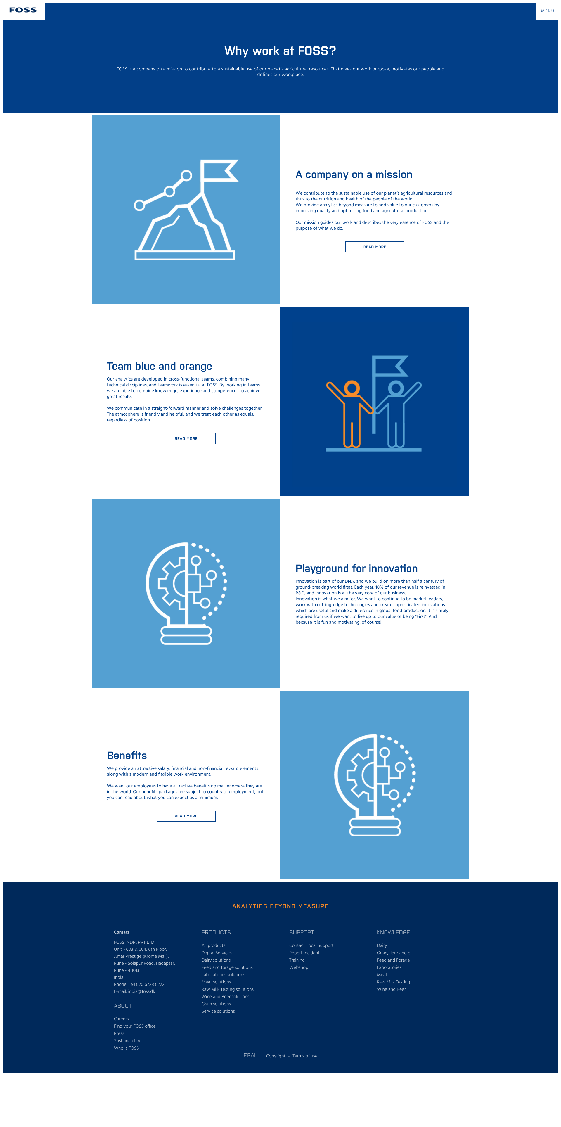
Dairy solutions (216, 960)
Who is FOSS (126, 1048)
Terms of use (304, 1056)
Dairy (382, 946)
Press (119, 1034)
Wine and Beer (391, 989)
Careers (121, 1019)
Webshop (298, 968)
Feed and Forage (393, 960)
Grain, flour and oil (395, 953)
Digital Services (217, 953)
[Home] (23, 10)
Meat (382, 975)
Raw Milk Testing (393, 982)
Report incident (304, 953)
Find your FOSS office (135, 1026)
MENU (548, 11)
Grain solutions (216, 1004)
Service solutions (218, 1011)
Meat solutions (216, 982)
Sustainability (127, 1041)
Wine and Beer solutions (225, 997)
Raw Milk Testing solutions (228, 989)
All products (213, 946)
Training (297, 960)
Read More (186, 438)
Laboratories (389, 968)
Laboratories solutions (223, 975)
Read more (374, 246)
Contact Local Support (311, 946)
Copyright (276, 1056)
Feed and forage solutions (227, 968)
